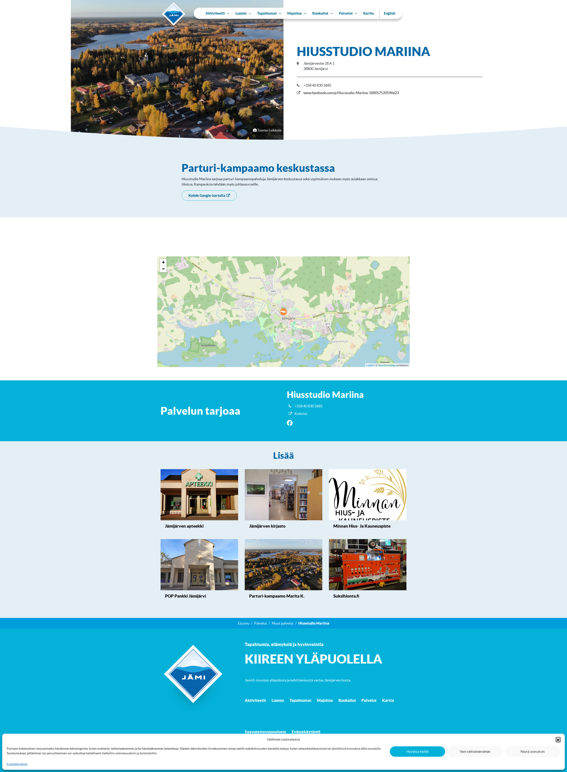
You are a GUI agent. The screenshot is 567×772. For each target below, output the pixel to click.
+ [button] (163, 262)
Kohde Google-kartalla (206, 195)
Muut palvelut (282, 623)
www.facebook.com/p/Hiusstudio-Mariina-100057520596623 (351, 93)
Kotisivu (301, 414)
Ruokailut (347, 700)
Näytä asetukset (532, 751)
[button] (558, 739)
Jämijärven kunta (337, 680)
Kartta (388, 700)
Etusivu (243, 623)
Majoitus (325, 700)
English (389, 13)
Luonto (278, 700)
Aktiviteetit (255, 700)
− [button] (163, 269)
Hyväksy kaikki (417, 751)
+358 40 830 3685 (308, 406)
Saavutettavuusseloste (265, 731)
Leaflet (370, 365)
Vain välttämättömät (475, 751)
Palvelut (260, 623)
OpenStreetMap (386, 365)
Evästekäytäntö (17, 764)
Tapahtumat (300, 700)
